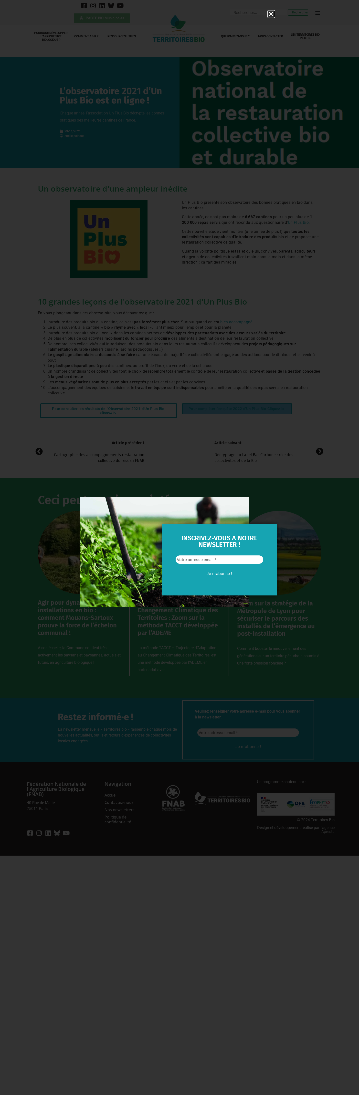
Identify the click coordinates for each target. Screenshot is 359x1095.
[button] (271, 14)
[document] (179, 547)
